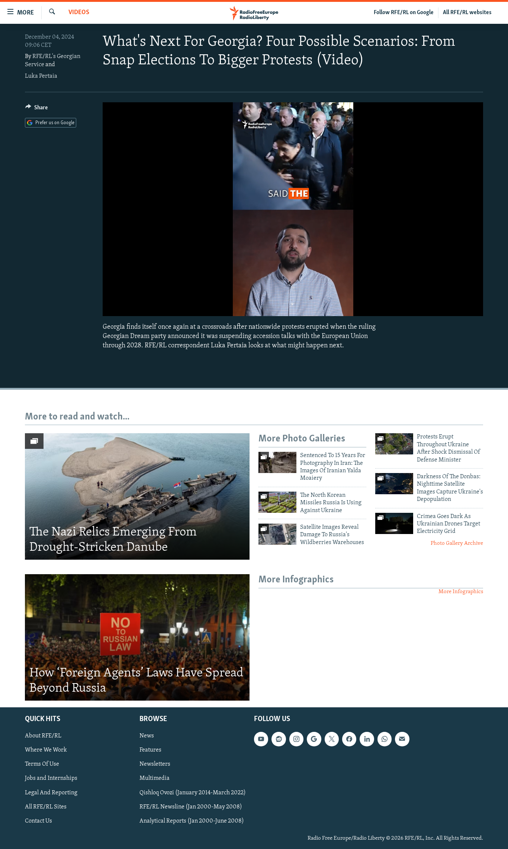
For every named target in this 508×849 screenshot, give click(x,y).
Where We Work (46, 750)
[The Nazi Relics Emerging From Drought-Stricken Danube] (137, 496)
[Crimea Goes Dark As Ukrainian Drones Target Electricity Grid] (394, 523)
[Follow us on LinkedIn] (367, 739)
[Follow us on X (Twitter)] (332, 739)
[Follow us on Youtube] (261, 739)
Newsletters (154, 764)
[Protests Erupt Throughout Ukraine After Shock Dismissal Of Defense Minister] (394, 443)
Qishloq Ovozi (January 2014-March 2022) (192, 792)
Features (150, 750)
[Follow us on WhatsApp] (384, 739)
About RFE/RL (43, 736)
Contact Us (38, 821)
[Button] (36, 109)
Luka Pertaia (41, 76)
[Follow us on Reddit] (278, 739)
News (146, 736)
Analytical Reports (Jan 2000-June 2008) (191, 821)
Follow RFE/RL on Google (404, 13)
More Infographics (460, 592)
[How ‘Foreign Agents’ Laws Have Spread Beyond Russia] (137, 637)
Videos (78, 12)
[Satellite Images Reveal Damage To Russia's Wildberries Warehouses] (277, 534)
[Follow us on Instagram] (296, 739)
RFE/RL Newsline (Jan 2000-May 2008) (190, 807)
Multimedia (154, 778)
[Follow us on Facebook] (349, 739)
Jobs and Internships (51, 778)
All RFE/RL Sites (46, 807)
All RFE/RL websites (467, 13)
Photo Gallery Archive (457, 543)
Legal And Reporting (51, 792)
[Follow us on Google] (314, 739)
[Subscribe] (402, 739)
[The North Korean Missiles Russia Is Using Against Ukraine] (277, 502)
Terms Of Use (42, 764)
